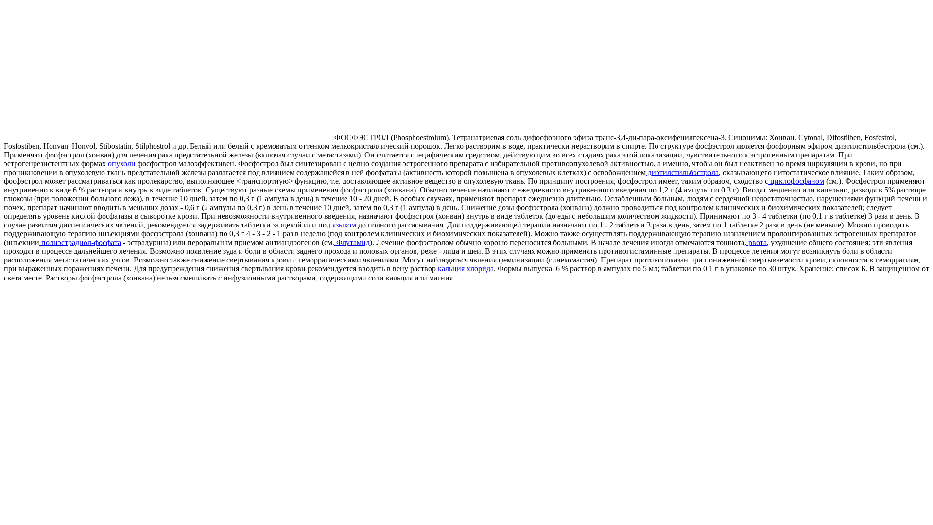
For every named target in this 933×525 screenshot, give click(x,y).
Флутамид (352, 242)
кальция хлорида (465, 268)
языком (344, 225)
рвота (756, 242)
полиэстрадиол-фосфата (80, 242)
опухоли (121, 163)
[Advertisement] (85, 72)
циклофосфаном (796, 181)
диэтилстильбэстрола (682, 172)
